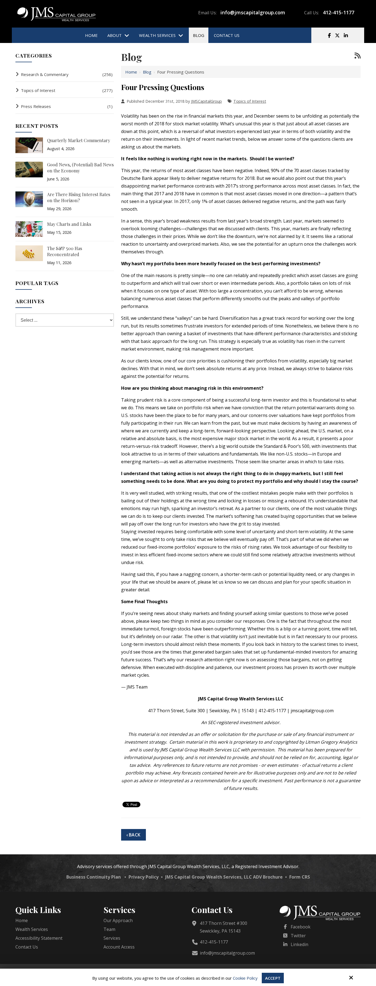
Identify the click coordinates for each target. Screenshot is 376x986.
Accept (272, 978)
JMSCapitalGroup (206, 101)
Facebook (300, 927)
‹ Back (133, 835)
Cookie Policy (245, 978)
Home (131, 72)
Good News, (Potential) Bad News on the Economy (80, 168)
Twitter (298, 936)
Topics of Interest (249, 101)
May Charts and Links (69, 224)
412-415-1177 (338, 12)
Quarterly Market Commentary (78, 140)
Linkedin (299, 944)
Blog (147, 72)
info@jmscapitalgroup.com (252, 12)
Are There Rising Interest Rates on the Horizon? (78, 197)
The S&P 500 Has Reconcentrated (64, 251)
